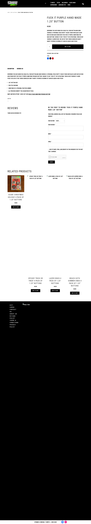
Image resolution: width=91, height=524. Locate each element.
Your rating (51, 121)
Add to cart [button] (16, 207)
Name (49, 134)
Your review (51, 125)
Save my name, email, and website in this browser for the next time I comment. (65, 150)
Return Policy (12, 317)
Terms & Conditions (14, 321)
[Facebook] (62, 522)
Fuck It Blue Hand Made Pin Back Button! (39, 94)
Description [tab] (11, 68)
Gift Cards (12, 306)
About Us (13, 314)
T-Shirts (52, 3)
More (69, 5)
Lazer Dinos (72, 3)
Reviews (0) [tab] (20, 68)
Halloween (64, 3)
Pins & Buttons (14, 12)
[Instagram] (65, 522)
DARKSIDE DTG (62, 5)
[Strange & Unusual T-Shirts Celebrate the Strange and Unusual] (13, 3)
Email (50, 142)
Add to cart (68, 46)
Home (8, 12)
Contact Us (13, 310)
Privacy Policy (13, 326)
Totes (58, 3)
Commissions (53, 5)
